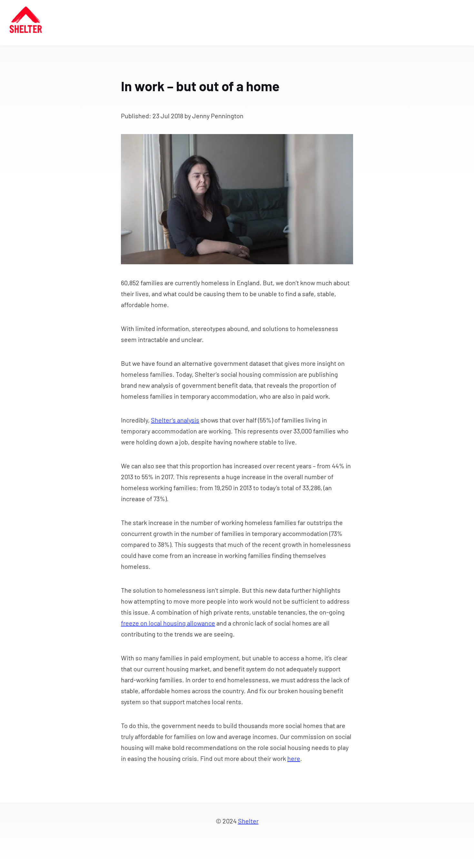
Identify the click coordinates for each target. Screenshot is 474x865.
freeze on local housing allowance (168, 623)
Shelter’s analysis (175, 420)
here (293, 758)
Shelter (248, 821)
